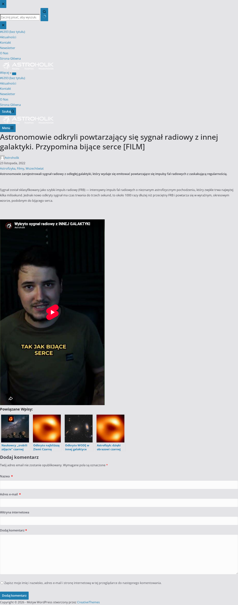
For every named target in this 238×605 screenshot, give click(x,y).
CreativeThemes (88, 602)
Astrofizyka (7, 168)
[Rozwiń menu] (14, 73)
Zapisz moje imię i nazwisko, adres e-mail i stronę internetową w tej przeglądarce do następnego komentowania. (83, 583)
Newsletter (7, 94)
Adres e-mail (10, 494)
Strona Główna (10, 105)
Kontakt (5, 89)
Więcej (5, 73)
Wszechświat (35, 168)
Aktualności (8, 83)
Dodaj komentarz (13, 530)
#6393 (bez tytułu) (12, 78)
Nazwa (6, 476)
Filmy (20, 168)
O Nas (4, 99)
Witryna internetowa (14, 512)
